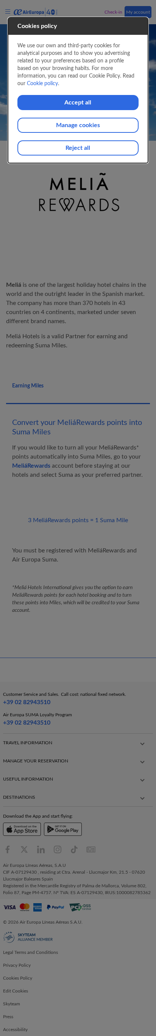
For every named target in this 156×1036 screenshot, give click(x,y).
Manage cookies (78, 125)
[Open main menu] (9, 12)
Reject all (78, 148)
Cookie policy (42, 83)
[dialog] (78, 90)
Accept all (77, 103)
